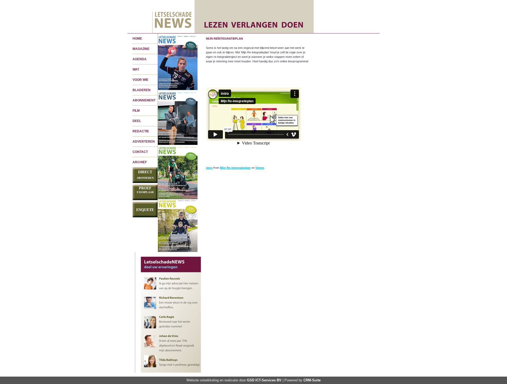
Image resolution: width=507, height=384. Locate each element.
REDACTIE (141, 131)
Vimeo (259, 167)
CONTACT (140, 152)
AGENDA (140, 59)
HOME (137, 38)
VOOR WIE (140, 80)
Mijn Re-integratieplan (235, 167)
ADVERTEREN (144, 141)
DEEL (137, 121)
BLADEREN (142, 90)
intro (209, 167)
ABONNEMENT (144, 100)
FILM (136, 111)
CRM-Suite (312, 380)
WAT (136, 69)
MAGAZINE (141, 49)
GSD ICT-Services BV (264, 380)
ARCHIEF (140, 162)
